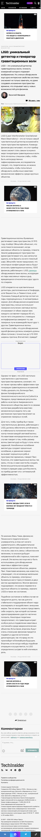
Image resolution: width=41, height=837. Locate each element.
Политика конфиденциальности (12, 780)
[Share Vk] (5, 834)
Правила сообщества (8, 778)
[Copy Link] (36, 834)
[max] (20, 770)
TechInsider (12, 3)
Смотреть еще (20, 368)
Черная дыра (8, 104)
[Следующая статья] (20, 756)
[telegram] (11, 770)
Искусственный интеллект (17, 46)
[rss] (2, 770)
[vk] (6, 770)
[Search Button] (35, 3)
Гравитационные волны (20, 104)
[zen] (15, 770)
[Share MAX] (15, 834)
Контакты (4, 783)
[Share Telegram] (25, 834)
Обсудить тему (34, 101)
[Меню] (2, 3)
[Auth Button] (39, 3)
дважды (33, 270)
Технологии (4, 46)
